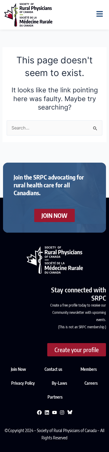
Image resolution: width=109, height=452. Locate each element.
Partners (55, 396)
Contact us (53, 369)
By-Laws (60, 383)
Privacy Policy (23, 383)
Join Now (18, 369)
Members (89, 369)
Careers (91, 383)
